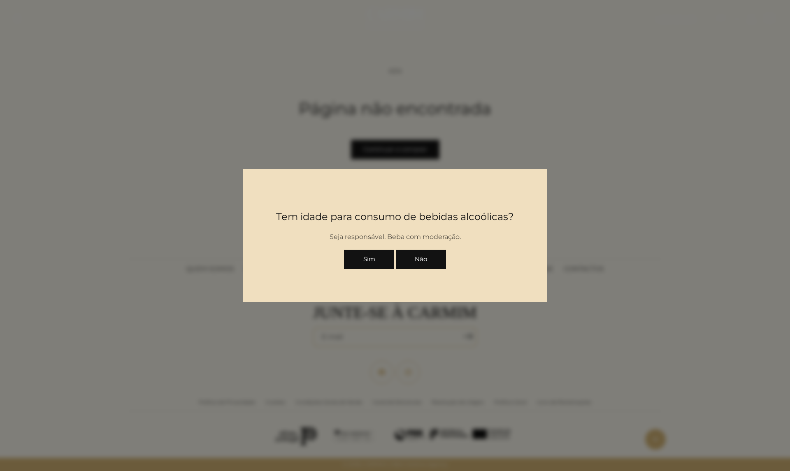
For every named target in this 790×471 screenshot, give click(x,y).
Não (421, 259)
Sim (369, 259)
